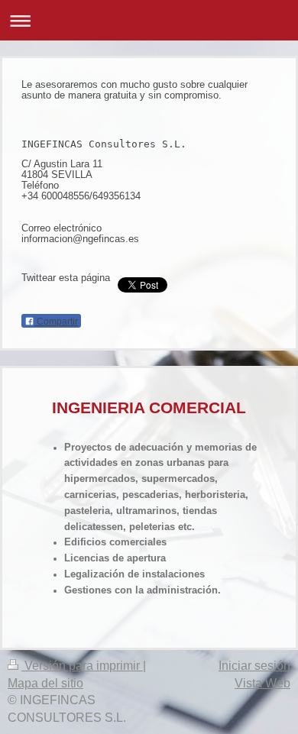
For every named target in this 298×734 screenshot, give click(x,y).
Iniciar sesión (254, 665)
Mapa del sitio (45, 683)
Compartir (56, 321)
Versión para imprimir (82, 665)
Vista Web (262, 683)
